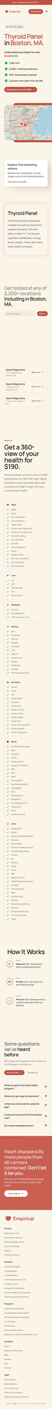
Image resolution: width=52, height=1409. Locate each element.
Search (42, 313)
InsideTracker (12, 1275)
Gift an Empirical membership (16, 1317)
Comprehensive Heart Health (16, 1313)
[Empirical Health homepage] (12, 11)
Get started (36, 11)
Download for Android (13, 1237)
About (6, 1346)
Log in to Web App (11, 1246)
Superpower (12, 1271)
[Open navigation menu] (46, 11)
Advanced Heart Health (14, 1308)
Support (7, 1250)
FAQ (6, 1363)
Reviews (7, 1359)
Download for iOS (11, 1233)
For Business (9, 1326)
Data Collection (10, 1384)
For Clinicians (9, 1321)
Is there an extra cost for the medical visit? (23, 1116)
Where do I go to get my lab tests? (21, 1096)
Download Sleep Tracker (14, 1242)
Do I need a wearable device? (19, 1125)
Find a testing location (13, 1330)
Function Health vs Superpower (17, 1292)
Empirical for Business (13, 1350)
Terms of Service (11, 1388)
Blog (6, 1355)
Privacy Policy (10, 1379)
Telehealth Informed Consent (16, 1397)
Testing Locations (11, 1255)
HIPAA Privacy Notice (13, 1392)
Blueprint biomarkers (15, 1288)
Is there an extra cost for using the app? (21, 1105)
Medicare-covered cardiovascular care (20, 1334)
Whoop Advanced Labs (16, 1279)
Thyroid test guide (17, 181)
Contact (7, 1367)
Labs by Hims (12, 1284)
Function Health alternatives (16, 1296)
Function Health (13, 1266)
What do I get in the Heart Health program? (21, 1087)
